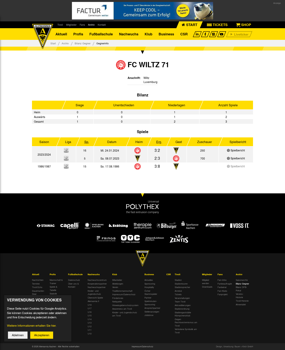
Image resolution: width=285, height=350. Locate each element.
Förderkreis (117, 297)
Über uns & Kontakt (73, 285)
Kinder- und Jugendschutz (94, 292)
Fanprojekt (223, 294)
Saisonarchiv (242, 279)
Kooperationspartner (97, 283)
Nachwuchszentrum (97, 279)
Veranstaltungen (182, 297)
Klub (148, 34)
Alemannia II (93, 301)
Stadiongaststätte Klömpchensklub (183, 314)
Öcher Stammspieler (150, 292)
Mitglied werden (205, 281)
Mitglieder (71, 24)
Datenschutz (74, 279)
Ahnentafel (241, 304)
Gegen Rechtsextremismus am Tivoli (186, 322)
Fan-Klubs (222, 290)
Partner (147, 297)
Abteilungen (117, 283)
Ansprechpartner (152, 307)
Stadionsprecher (182, 287)
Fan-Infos (222, 279)
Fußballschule (101, 34)
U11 (90, 329)
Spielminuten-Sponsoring (150, 302)
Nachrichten (37, 279)
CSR (184, 34)
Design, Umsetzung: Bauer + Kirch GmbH (234, 346)
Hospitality (149, 287)
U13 (90, 322)
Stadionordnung (182, 308)
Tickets (178, 294)
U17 (90, 308)
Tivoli (60, 24)
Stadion (178, 279)
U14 (90, 319)
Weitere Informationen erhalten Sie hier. (31, 325)
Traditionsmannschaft (122, 290)
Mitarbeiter (117, 279)
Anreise (178, 290)
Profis (78, 34)
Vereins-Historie (240, 295)
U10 (90, 333)
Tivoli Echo (37, 287)
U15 (90, 315)
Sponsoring (149, 283)
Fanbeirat (222, 287)
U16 (90, 311)
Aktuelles (148, 279)
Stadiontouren (181, 283)
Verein (115, 287)
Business (166, 34)
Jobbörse (148, 315)
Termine (36, 283)
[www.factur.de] (142, 10)
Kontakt (102, 24)
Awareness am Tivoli (122, 308)
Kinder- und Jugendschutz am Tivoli (124, 314)
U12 (90, 326)
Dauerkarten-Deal (38, 292)
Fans (82, 24)
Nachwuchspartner (97, 287)
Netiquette (117, 301)
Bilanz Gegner (83, 43)
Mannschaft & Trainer (56, 281)
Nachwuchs (128, 34)
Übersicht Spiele (95, 297)
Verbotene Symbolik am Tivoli (186, 330)
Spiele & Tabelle (53, 288)
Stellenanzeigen (151, 311)
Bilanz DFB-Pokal (241, 288)
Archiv (91, 24)
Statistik (53, 293)
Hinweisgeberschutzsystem (125, 305)
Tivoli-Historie (242, 300)
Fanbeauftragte (225, 283)
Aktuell (61, 34)
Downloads (207, 286)
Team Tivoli (180, 301)
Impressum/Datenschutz (124, 294)
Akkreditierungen (183, 305)
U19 (90, 304)
